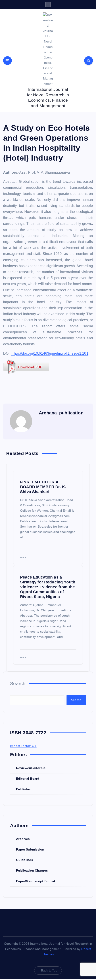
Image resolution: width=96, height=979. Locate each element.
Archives (23, 839)
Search (18, 683)
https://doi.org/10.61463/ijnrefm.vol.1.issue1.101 (49, 353)
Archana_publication (61, 412)
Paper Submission (30, 849)
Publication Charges (32, 870)
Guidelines (24, 860)
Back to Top (49, 970)
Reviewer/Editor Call (31, 768)
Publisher (23, 789)
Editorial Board (27, 778)
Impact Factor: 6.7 (23, 746)
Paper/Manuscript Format (35, 881)
